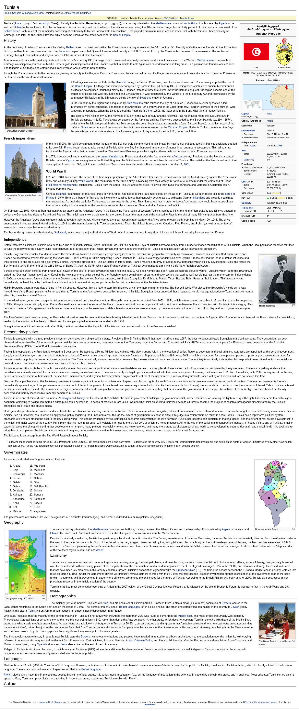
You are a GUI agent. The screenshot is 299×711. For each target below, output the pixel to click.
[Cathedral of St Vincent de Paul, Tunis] (23, 168)
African (178, 156)
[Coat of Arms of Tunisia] (284, 52)
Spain (84, 127)
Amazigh (44, 23)
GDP (243, 181)
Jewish (235, 607)
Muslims (138, 103)
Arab (129, 103)
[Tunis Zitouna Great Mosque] (35, 105)
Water (247, 159)
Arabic (270, 121)
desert (100, 550)
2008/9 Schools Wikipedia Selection (24, 13)
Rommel (61, 193)
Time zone (247, 208)
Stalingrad (60, 232)
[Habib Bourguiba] (277, 278)
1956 (279, 145)
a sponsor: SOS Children (49, 702)
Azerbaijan (64, 398)
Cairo (149, 110)
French (8, 674)
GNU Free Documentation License (260, 702)
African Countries (81, 13)
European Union (185, 570)
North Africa (190, 23)
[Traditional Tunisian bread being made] (277, 621)
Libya (18, 27)
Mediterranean (164, 23)
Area (243, 150)
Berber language (90, 669)
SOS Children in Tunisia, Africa (179, 18)
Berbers (226, 603)
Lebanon (64, 51)
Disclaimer (149, 704)
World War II (85, 181)
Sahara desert (12, 31)
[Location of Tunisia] (268, 97)
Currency (246, 203)
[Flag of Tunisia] (256, 52)
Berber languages (129, 607)
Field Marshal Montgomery (61, 185)
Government (248, 130)
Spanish (42, 644)
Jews (64, 644)
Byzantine (145, 97)
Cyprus (70, 160)
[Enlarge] (63, 130)
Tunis (269, 113)
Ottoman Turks (143, 640)
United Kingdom (109, 156)
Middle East (185, 615)
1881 (187, 164)
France (252, 145)
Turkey (81, 398)
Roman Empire (122, 35)
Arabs (129, 640)
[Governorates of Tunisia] (275, 493)
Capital (245, 113)
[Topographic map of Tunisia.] (25, 562)
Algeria (223, 23)
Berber (70, 47)
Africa (67, 13)
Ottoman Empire (177, 127)
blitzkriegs (199, 197)
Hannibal (121, 82)
